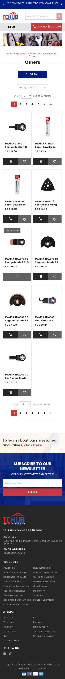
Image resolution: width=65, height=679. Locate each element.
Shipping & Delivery (43, 636)
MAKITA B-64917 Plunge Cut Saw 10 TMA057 (16, 147)
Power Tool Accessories (43, 53)
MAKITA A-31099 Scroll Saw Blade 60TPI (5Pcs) (15, 205)
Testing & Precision (13, 595)
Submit (32, 492)
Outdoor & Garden (43, 577)
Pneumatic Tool (42, 568)
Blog (5, 636)
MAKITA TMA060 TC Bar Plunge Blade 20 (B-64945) (16, 378)
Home (9, 53)
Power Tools (10, 568)
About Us (8, 617)
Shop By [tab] (31, 74)
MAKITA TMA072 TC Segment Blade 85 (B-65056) (46, 262)
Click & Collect (11, 640)
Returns (37, 622)
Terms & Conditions (44, 631)
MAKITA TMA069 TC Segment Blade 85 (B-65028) (16, 320)
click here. (33, 445)
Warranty (8, 622)
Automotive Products (45, 572)
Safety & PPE (40, 595)
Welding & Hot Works (44, 581)
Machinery (39, 591)
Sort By (22, 87)
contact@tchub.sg (14, 553)
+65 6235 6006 (32, 530)
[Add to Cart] (17, 161)
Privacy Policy (40, 627)
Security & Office (12, 581)
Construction (40, 586)
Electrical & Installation (16, 604)
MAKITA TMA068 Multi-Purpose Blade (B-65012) (45, 320)
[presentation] (61, 4)
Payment (8, 627)
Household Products (14, 577)
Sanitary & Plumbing (14, 572)
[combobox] (43, 16)
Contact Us (9, 631)
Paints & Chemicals (43, 600)
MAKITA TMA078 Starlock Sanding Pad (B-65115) (46, 205)
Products (21, 53)
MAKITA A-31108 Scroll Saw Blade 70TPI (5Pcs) (45, 147)
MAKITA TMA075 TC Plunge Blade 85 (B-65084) (17, 262)
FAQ (35, 617)
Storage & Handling (14, 591)
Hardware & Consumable (17, 600)
